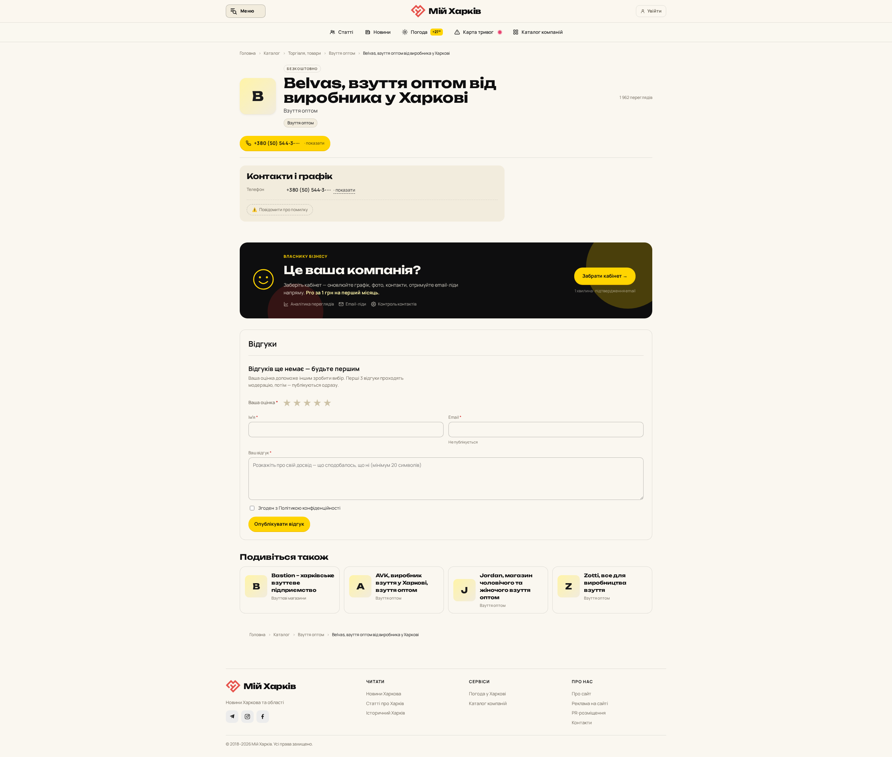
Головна (248, 53)
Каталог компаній (542, 32)
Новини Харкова (383, 693)
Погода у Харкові (487, 693)
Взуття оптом (342, 53)
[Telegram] (232, 716)
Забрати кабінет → (605, 275)
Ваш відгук (259, 453)
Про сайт (581, 693)
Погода (426, 32)
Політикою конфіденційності (309, 508)
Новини (382, 32)
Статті (345, 32)
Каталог (272, 53)
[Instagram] (247, 716)
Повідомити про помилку (280, 210)
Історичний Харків (385, 713)
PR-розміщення (589, 713)
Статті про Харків (385, 703)
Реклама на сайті (590, 703)
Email (454, 417)
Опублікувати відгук (279, 523)
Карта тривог (478, 32)
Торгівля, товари (304, 53)
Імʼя (253, 417)
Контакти (582, 722)
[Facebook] (262, 716)
